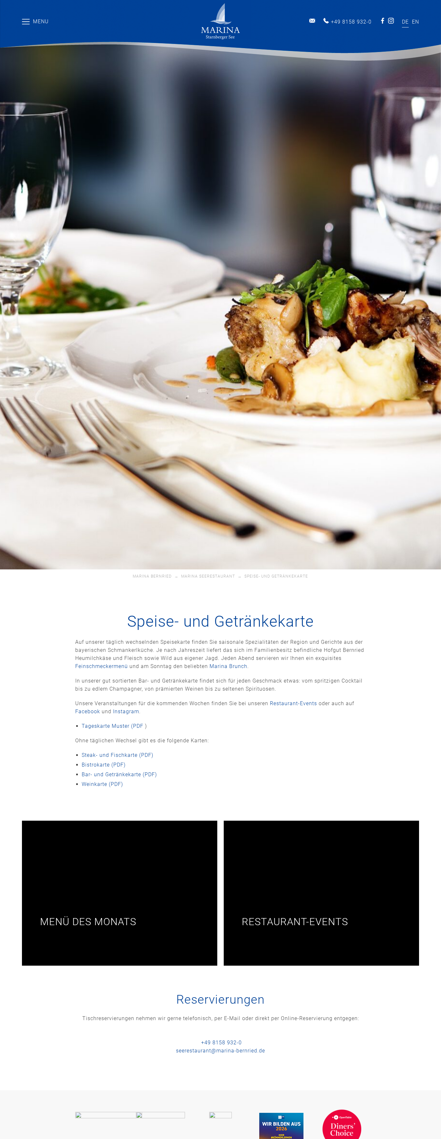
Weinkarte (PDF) (102, 784)
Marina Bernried (152, 576)
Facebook (382, 21)
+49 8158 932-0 (351, 22)
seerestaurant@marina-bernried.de (220, 1051)
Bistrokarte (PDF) (104, 765)
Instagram (391, 21)
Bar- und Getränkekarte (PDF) (119, 774)
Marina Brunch (228, 666)
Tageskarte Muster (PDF (113, 726)
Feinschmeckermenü (101, 666)
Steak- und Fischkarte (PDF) (117, 755)
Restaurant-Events (293, 703)
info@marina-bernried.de (312, 21)
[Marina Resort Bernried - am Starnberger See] (220, 21)
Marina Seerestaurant (208, 576)
